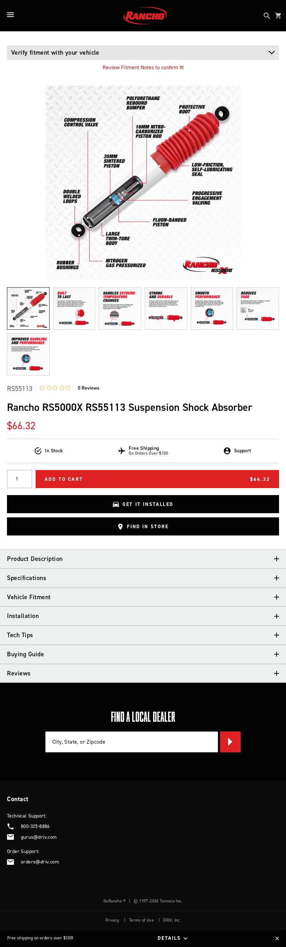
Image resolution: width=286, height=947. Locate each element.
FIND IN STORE (147, 527)
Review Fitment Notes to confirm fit (143, 67)
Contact (18, 799)
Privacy (112, 920)
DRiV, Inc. (172, 920)
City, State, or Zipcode (78, 741)
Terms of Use (141, 920)
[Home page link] (145, 15)
